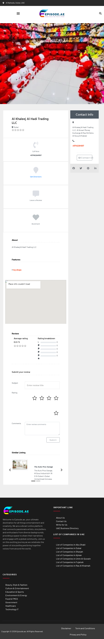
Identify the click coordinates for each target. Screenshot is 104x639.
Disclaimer (66, 628)
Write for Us (61, 524)
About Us (60, 517)
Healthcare (10, 606)
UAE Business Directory (67, 528)
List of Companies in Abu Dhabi (70, 544)
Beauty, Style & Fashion (16, 584)
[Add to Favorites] (36, 219)
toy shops (17, 270)
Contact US (86, 157)
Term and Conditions (85, 628)
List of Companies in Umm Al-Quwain (73, 558)
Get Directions (36, 176)
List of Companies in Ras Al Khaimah (73, 565)
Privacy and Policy (78, 634)
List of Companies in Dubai (68, 548)
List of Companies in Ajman (69, 555)
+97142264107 (78, 146)
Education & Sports (14, 591)
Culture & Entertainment (17, 588)
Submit (53, 440)
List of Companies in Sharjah (69, 551)
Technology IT (12, 609)
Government (11, 602)
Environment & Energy (16, 595)
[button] (18, 13)
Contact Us (61, 521)
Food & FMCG (11, 598)
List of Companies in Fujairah (70, 562)
